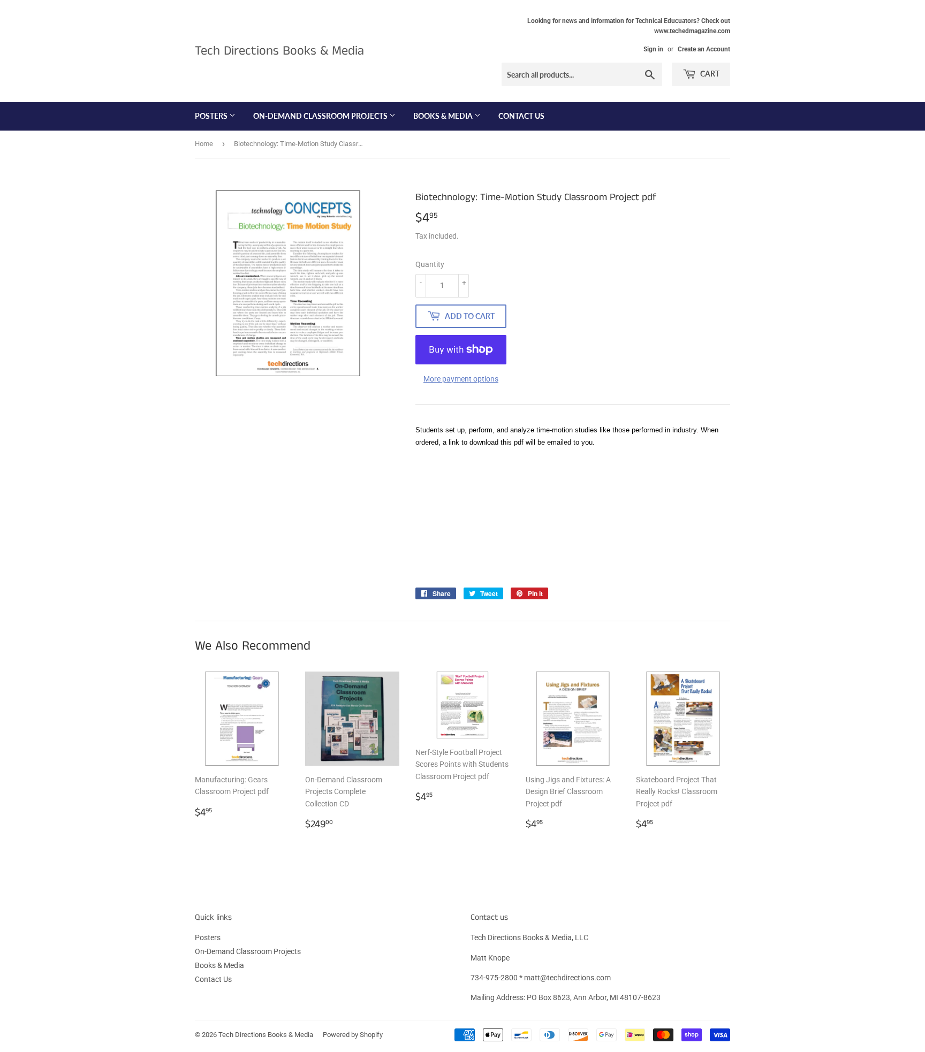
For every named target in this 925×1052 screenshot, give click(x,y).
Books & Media (443, 115)
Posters (212, 115)
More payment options (460, 379)
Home (204, 144)
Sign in (653, 49)
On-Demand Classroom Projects (321, 115)
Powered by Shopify (353, 1035)
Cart (709, 73)
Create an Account (704, 49)
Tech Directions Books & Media (279, 51)
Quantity (429, 264)
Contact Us (521, 115)
